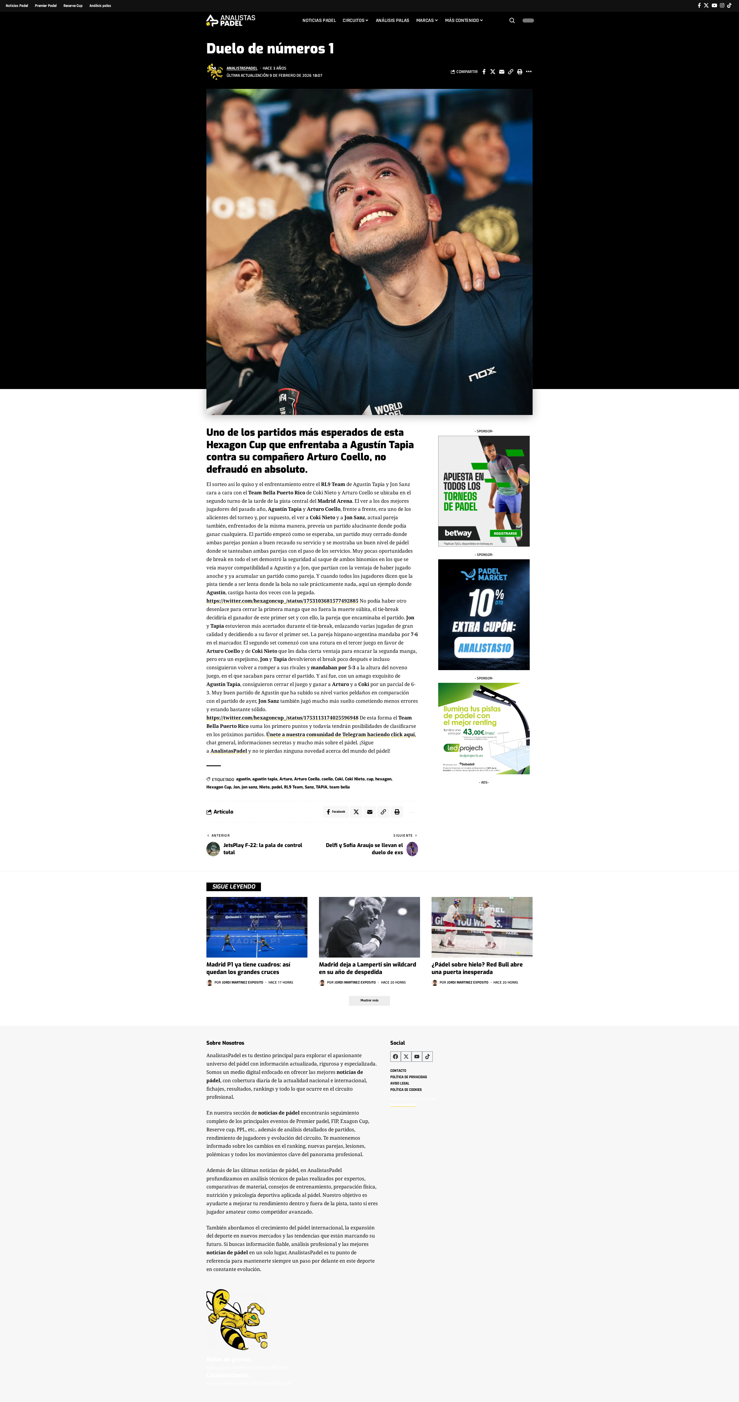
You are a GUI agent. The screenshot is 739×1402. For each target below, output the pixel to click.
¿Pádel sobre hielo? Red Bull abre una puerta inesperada (477, 968)
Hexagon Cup (218, 787)
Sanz (309, 787)
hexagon (383, 779)
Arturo (285, 779)
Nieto (264, 787)
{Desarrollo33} (402, 1104)
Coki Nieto (355, 779)
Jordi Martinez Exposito (242, 982)
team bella (339, 787)
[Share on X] (493, 71)
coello (327, 779)
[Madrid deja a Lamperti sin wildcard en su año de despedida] (369, 927)
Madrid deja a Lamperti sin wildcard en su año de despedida (367, 968)
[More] (529, 71)
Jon (236, 787)
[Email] (502, 71)
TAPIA (321, 787)
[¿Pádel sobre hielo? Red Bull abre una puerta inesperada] (482, 927)
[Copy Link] (511, 71)
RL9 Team (293, 787)
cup (370, 779)
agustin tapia (264, 779)
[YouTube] (714, 5)
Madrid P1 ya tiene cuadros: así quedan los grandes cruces (248, 968)
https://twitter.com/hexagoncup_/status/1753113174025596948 (282, 717)
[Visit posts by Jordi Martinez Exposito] (209, 982)
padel (277, 787)
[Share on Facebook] (484, 71)
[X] (706, 5)
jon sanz (249, 787)
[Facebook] (699, 5)
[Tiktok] (729, 5)
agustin (243, 779)
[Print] (520, 71)
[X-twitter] (406, 1056)
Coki (339, 779)
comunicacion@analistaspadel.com (247, 1367)
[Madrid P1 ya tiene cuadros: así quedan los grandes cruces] (256, 927)
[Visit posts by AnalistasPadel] (215, 71)
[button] (512, 20)
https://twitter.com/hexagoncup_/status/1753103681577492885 (282, 600)
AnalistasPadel (242, 68)
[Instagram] (722, 5)
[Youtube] (417, 1056)
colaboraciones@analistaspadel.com (248, 1383)
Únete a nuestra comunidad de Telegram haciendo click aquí (340, 734)
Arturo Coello (307, 779)
